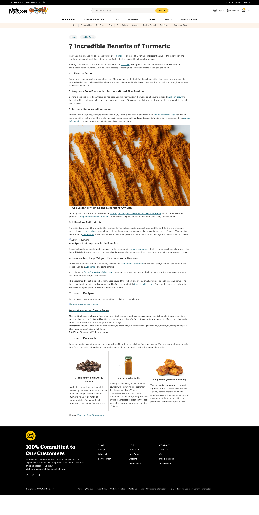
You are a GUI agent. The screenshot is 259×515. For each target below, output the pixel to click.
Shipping (133, 459)
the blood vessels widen (165, 115)
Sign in (221, 10)
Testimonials (165, 463)
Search (162, 10)
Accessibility (135, 463)
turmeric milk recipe (143, 284)
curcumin (125, 64)
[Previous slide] (9, 2)
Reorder (235, 10)
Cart (247, 9)
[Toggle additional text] (44, 2)
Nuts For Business (234, 2)
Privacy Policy (101, 489)
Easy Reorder (104, 459)
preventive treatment (133, 264)
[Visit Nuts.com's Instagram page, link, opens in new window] (33, 475)
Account (102, 450)
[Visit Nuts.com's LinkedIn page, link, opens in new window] (38, 475)
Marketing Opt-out (85, 489)
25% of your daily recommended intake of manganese (135, 213)
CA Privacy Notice (117, 489)
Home (73, 37)
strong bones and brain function (93, 217)
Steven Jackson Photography (90, 415)
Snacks (151, 19)
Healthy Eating (88, 37)
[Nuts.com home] (29, 10)
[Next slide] (11, 2)
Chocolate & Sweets (94, 19)
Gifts (116, 19)
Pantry (168, 19)
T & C (171, 489)
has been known (175, 97)
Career (162, 454)
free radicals (91, 231)
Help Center (134, 454)
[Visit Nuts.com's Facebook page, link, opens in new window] (27, 475)
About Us (163, 450)
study (98, 272)
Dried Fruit (133, 19)
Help (246, 2)
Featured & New (189, 19)
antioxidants (88, 234)
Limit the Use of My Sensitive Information (194, 489)
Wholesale (103, 454)
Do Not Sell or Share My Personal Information (147, 489)
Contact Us (134, 450)
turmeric (119, 56)
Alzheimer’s (90, 267)
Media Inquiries (166, 459)
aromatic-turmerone (138, 249)
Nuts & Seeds (68, 19)
